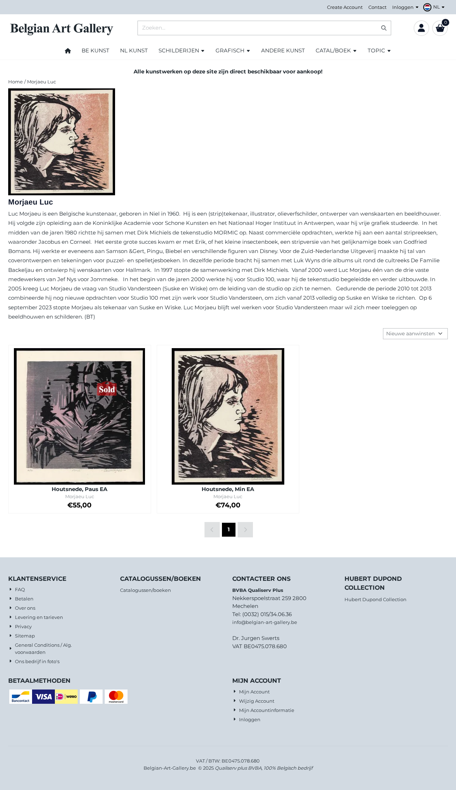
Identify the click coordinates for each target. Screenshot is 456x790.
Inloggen (403, 7)
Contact (377, 7)
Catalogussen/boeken (145, 590)
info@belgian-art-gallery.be (264, 622)
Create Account (345, 7)
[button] (435, 7)
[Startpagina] (67, 51)
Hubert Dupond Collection (375, 599)
